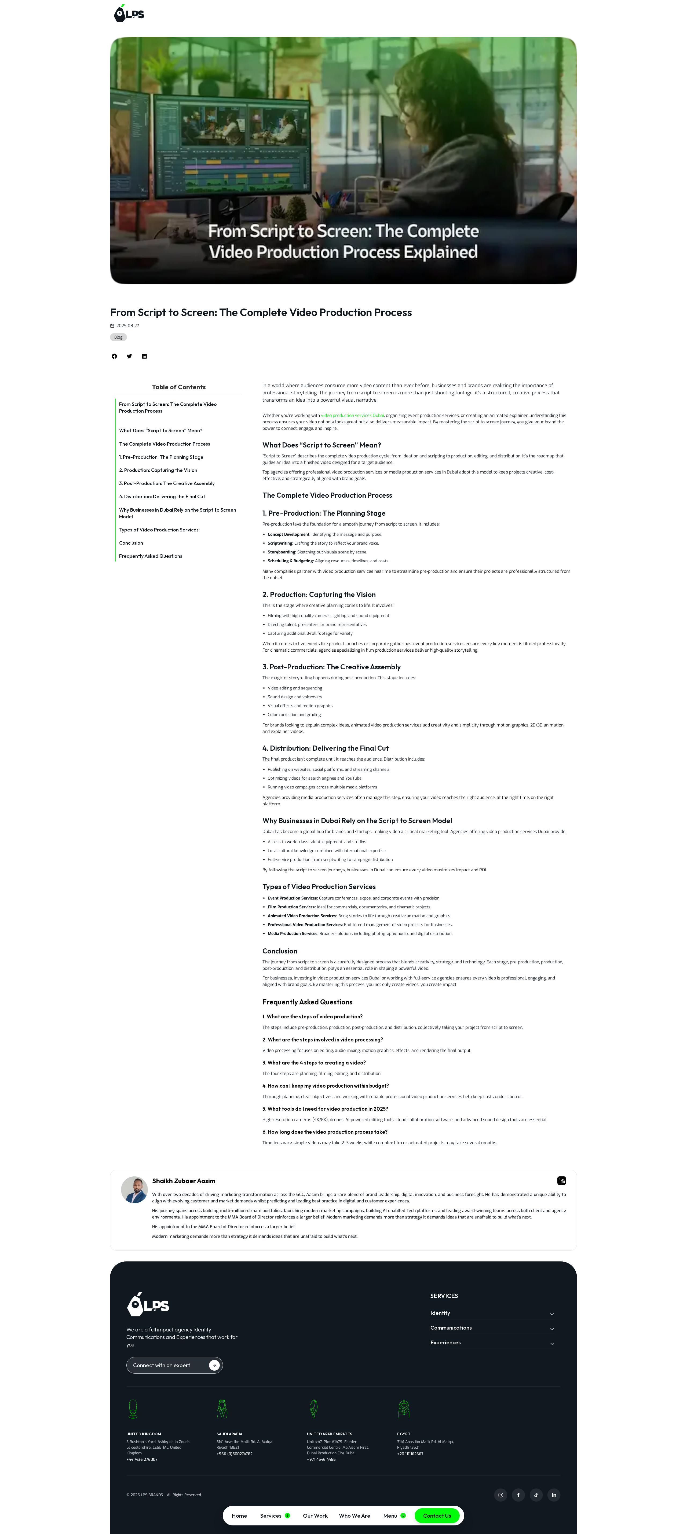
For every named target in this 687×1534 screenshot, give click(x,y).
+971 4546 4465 (321, 1459)
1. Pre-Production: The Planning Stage (161, 457)
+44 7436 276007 (142, 1459)
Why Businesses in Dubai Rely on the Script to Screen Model (177, 513)
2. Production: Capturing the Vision (158, 470)
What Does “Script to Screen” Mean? (160, 431)
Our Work (315, 1515)
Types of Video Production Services (159, 530)
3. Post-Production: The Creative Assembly (167, 483)
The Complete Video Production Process (164, 444)
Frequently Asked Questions (150, 556)
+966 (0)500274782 (235, 1453)
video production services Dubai (352, 415)
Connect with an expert (161, 1365)
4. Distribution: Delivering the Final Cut (162, 496)
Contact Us (437, 1515)
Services (271, 1515)
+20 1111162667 (410, 1453)
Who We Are (354, 1515)
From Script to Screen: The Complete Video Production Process (168, 407)
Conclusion (131, 543)
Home (239, 1515)
